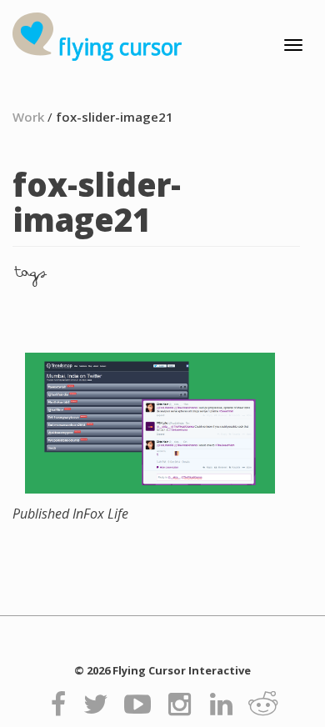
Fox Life (70, 513)
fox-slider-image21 (114, 116)
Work (28, 116)
